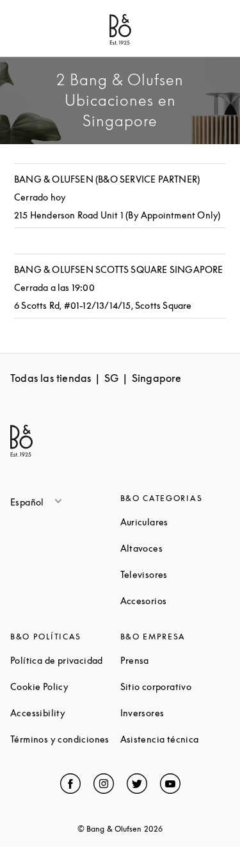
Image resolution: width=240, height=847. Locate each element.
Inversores (175, 712)
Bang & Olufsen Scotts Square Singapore (118, 269)
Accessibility (65, 712)
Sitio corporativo (175, 686)
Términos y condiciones (65, 739)
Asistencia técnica (175, 739)
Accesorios (175, 600)
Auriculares (175, 521)
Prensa (175, 660)
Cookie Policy (65, 686)
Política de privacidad (65, 660)
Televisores (175, 574)
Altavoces (175, 548)
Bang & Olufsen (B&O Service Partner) (107, 179)
